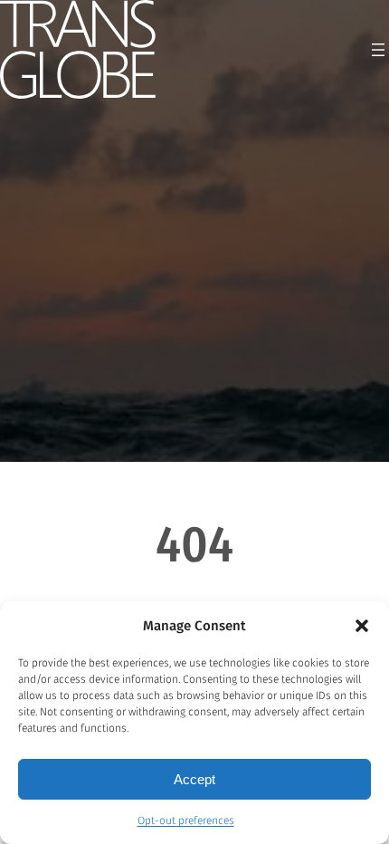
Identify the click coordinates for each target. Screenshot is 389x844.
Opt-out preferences (186, 820)
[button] (362, 626)
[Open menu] (378, 50)
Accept (194, 779)
